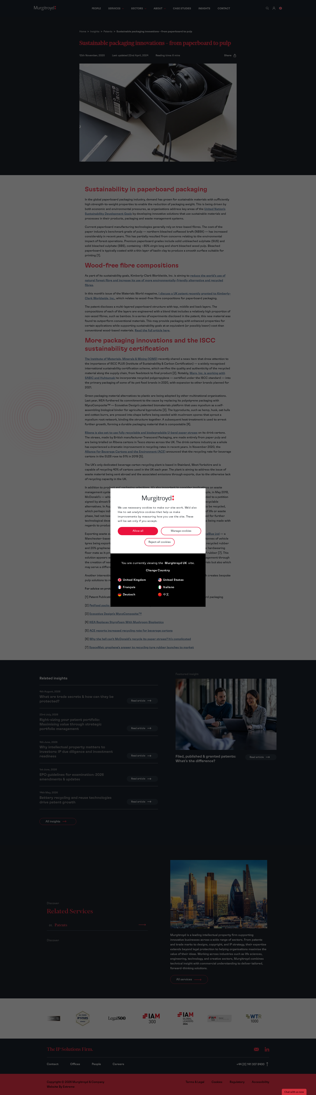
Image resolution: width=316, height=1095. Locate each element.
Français (129, 587)
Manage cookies (181, 531)
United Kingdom (134, 579)
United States (173, 579)
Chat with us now (294, 1092)
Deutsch (129, 594)
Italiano (168, 587)
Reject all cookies (159, 542)
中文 (166, 594)
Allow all (138, 531)
